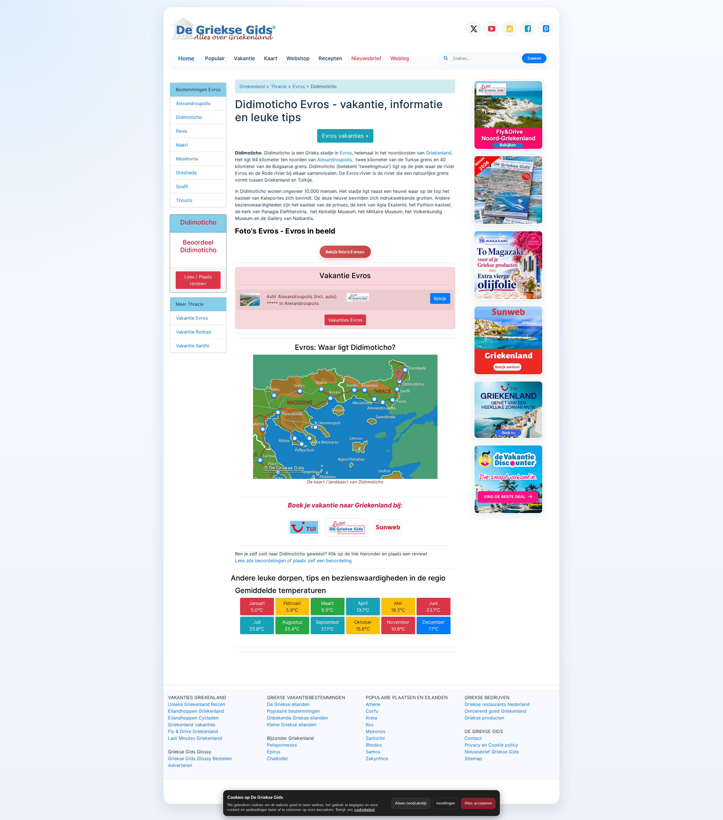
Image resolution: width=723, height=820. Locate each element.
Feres (181, 131)
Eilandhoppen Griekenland (196, 711)
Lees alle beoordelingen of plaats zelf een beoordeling (293, 560)
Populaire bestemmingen (293, 711)
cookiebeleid (364, 810)
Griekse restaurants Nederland (497, 704)
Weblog (399, 58)
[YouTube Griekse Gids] (491, 28)
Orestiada (186, 172)
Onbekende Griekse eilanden (297, 718)
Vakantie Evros (192, 318)
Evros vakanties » (345, 135)
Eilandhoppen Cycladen (193, 718)
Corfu (372, 711)
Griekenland (252, 86)
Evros (299, 86)
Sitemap (473, 758)
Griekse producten (484, 718)
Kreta (371, 718)
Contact (473, 738)
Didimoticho (189, 117)
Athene (373, 704)
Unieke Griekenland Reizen (196, 704)
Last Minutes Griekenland (195, 738)
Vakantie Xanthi (192, 345)
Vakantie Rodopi (193, 332)
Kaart (270, 58)
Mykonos (375, 731)
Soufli (182, 186)
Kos (369, 724)
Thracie (279, 86)
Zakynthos (377, 758)
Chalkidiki (277, 758)
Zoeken (534, 58)
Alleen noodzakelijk (411, 803)
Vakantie (244, 58)
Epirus (273, 751)
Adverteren (180, 765)
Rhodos (374, 745)
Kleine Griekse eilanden (291, 724)
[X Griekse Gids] (473, 28)
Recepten (330, 58)
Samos (373, 751)
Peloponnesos (282, 745)
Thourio (184, 200)
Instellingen (445, 803)
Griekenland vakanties (191, 724)
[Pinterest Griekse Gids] (546, 28)
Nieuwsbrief (366, 58)
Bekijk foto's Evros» (345, 251)
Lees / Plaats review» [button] (198, 280)
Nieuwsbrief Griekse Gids (492, 751)
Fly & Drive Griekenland (193, 731)
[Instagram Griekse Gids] (509, 28)
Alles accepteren (478, 803)
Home (186, 58)
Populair (215, 58)
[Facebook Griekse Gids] (528, 28)
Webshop (298, 58)
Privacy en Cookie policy (491, 745)
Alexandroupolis (334, 159)
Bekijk (440, 298)
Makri (182, 145)
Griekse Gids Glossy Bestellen (200, 758)
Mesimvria (187, 159)
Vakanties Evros (345, 320)
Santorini (375, 738)
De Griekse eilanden (288, 704)
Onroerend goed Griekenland (495, 711)
